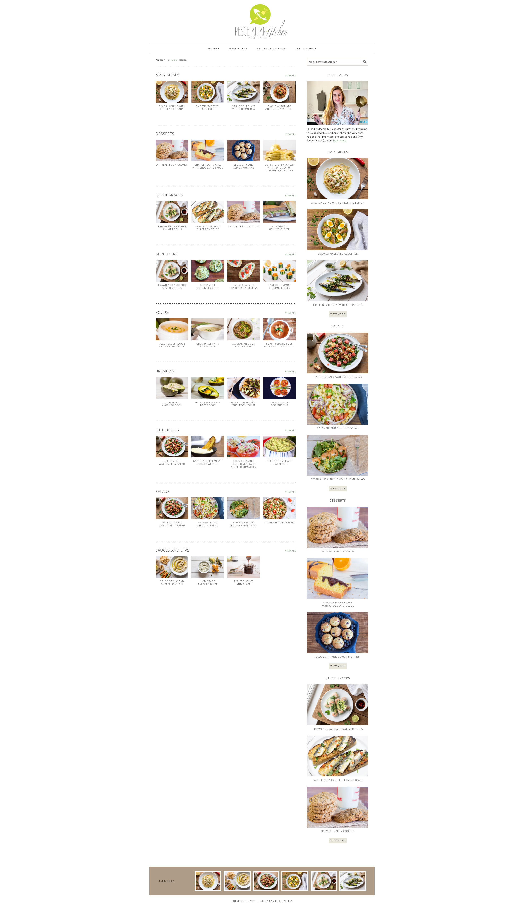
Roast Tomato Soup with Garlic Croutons (279, 345)
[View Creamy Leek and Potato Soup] (207, 329)
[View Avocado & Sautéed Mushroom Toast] (243, 388)
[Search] (364, 62)
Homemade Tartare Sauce (208, 583)
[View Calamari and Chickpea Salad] (207, 508)
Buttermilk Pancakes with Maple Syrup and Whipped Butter (279, 167)
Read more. (340, 140)
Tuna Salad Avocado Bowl (172, 404)
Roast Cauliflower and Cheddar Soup (172, 345)
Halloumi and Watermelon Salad (172, 462)
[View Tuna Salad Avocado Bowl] (172, 388)
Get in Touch (306, 48)
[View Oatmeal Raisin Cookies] (172, 150)
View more (337, 314)
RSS (290, 900)
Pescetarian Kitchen (272, 900)
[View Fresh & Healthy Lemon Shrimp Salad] (243, 508)
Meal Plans (238, 48)
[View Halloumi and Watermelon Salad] (172, 447)
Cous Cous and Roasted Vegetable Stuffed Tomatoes (243, 463)
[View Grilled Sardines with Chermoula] (243, 92)
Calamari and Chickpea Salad (208, 524)
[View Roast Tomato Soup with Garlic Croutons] (279, 329)
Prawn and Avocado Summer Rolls (172, 228)
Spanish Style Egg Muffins (279, 404)
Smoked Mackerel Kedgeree (208, 107)
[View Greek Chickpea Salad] (279, 508)
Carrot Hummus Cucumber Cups (279, 286)
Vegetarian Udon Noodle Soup (243, 345)
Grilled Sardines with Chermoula (243, 107)
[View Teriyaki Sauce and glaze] (243, 567)
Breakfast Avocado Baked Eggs (208, 404)
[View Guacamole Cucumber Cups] (207, 271)
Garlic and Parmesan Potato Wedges (207, 462)
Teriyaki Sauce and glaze (243, 583)
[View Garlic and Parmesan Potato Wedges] (207, 447)
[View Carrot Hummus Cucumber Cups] (279, 271)
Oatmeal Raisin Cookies (172, 164)
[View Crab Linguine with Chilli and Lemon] (172, 92)
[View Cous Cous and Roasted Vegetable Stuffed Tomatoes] (243, 447)
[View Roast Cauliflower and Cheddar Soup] (172, 329)
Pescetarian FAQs (271, 48)
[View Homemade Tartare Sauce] (207, 567)
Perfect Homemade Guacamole (279, 462)
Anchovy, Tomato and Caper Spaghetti (279, 107)
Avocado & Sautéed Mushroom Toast (243, 404)
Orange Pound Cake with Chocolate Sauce (207, 166)
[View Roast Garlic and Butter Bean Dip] (172, 567)
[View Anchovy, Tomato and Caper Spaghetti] (279, 92)
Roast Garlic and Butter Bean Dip (172, 583)
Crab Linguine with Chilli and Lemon (172, 107)
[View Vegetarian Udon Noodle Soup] (243, 329)
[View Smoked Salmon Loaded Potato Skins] (243, 271)
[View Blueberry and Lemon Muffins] (243, 150)
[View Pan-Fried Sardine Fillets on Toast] (207, 212)
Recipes (213, 48)
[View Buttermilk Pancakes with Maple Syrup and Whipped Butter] (279, 150)
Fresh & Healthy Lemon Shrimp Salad (243, 524)
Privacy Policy (166, 880)
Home (174, 59)
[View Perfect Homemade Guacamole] (279, 447)
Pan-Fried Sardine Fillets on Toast (207, 228)
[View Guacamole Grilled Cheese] (279, 212)
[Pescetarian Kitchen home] (262, 21)
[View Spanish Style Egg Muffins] (279, 388)
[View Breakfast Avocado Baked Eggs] (207, 388)
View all (290, 75)
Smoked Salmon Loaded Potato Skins (243, 286)
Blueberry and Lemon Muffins (243, 166)
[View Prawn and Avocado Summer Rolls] (172, 212)
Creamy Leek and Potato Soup (207, 345)
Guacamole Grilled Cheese (279, 228)
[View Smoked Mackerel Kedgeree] (207, 92)
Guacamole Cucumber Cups (207, 286)
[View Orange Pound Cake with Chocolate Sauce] (207, 150)
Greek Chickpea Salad (279, 522)
